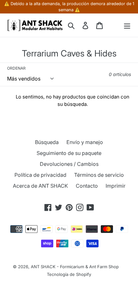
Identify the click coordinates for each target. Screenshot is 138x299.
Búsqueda (47, 142)
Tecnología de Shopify (69, 274)
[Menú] (127, 25)
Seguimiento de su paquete (69, 153)
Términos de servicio (99, 175)
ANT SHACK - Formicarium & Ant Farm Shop (75, 266)
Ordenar (16, 68)
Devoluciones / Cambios (69, 164)
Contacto (87, 186)
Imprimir (115, 186)
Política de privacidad (40, 175)
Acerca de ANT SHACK (40, 186)
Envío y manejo (84, 142)
